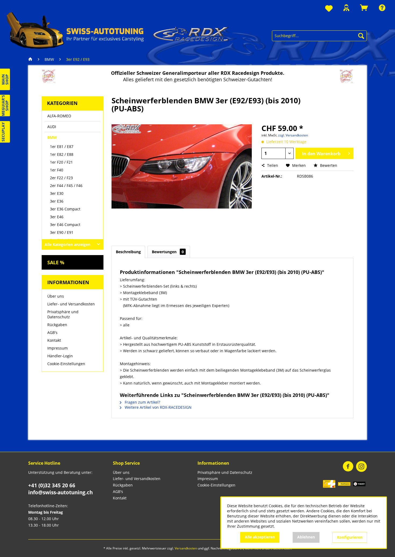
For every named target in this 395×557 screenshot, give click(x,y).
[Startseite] (31, 59)
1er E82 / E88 (61, 154)
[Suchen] (361, 35)
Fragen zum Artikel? (142, 402)
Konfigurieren (349, 537)
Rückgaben (57, 324)
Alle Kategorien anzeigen (67, 244)
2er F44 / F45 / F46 (66, 185)
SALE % (55, 262)
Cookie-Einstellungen (66, 363)
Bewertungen (168, 251)
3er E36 (56, 201)
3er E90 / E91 (61, 232)
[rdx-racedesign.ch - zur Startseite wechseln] (117, 30)
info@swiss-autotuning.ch (60, 492)
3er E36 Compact (65, 208)
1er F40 (56, 169)
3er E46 (56, 216)
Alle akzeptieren (260, 537)
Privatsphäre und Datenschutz (62, 314)
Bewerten (328, 165)
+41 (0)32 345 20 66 (51, 485)
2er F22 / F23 (61, 177)
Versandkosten (186, 548)
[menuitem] (329, 8)
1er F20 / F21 (61, 162)
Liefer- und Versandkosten (71, 303)
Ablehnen (306, 537)
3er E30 (56, 193)
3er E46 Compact (65, 224)
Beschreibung (128, 251)
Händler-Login (60, 355)
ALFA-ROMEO (59, 115)
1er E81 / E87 (61, 146)
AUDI (51, 126)
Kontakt (54, 340)
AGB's (52, 332)
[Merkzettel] (329, 8)
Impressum (57, 348)
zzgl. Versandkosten (293, 135)
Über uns (55, 296)
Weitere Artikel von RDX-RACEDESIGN (158, 407)
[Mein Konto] (346, 7)
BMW (52, 137)
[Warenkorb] (364, 7)
